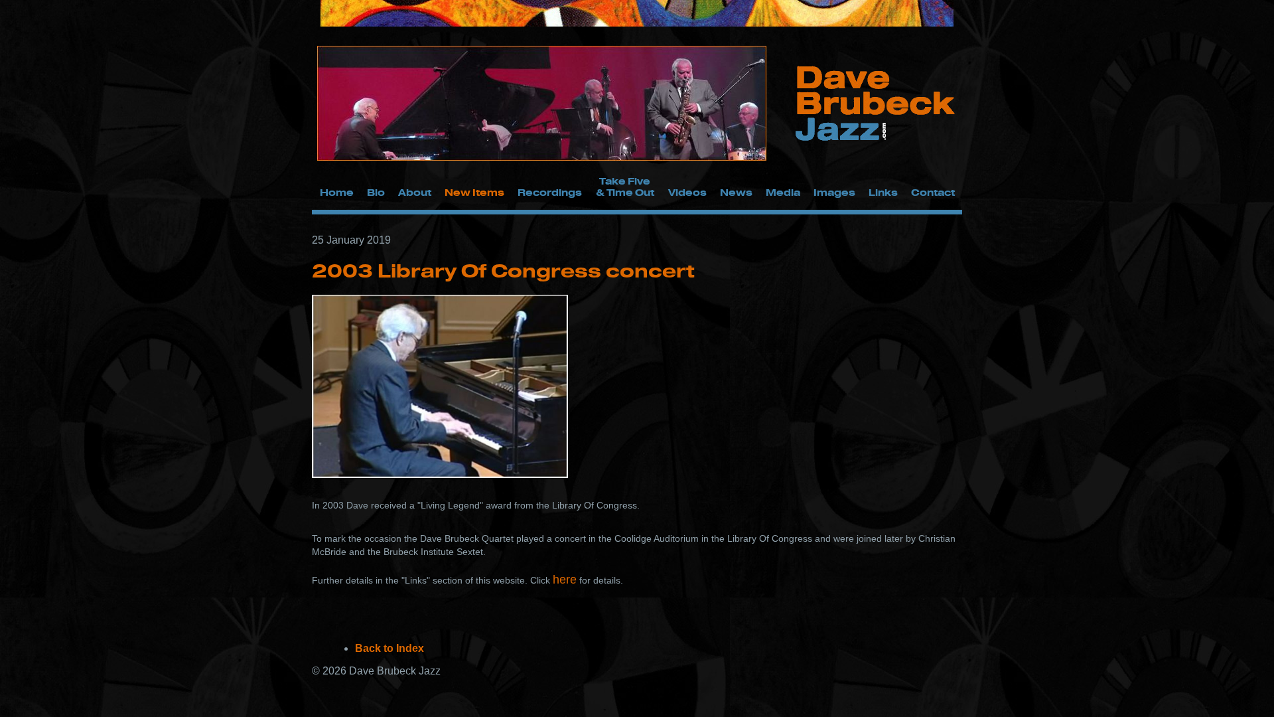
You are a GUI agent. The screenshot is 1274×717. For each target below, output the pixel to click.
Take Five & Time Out (625, 186)
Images (834, 192)
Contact (933, 192)
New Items (474, 192)
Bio (376, 192)
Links (883, 192)
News (736, 192)
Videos (687, 192)
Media (783, 192)
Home (337, 192)
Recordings (550, 192)
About (414, 192)
